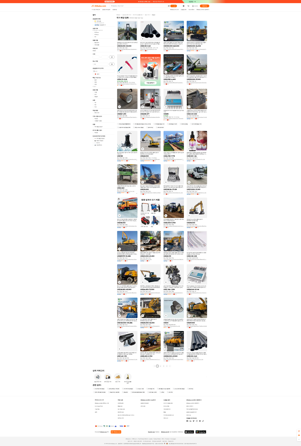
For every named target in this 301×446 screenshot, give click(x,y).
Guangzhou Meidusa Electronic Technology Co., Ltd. (197, 292)
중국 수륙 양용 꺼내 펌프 (100, 392)
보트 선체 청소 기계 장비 (114, 388)
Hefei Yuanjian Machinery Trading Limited (150, 192)
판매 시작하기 (189, 406)
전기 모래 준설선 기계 (196, 124)
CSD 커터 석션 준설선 (128, 388)
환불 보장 (120, 406)
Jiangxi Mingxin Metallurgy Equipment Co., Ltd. (174, 159)
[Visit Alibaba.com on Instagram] (197, 421)
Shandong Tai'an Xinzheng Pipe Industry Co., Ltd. (127, 117)
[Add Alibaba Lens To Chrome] (116, 431)
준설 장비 (126, 392)
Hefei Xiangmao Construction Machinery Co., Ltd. (127, 292)
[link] (299, 431)
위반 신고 (166, 418)
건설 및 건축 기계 (126, 14)
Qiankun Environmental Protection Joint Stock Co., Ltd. (127, 159)
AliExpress (128, 439)
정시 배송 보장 (121, 409)
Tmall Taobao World (143, 439)
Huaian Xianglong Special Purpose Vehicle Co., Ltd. (174, 49)
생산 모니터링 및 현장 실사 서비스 (126, 415)
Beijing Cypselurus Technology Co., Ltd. (173, 192)
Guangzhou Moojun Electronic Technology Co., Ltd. (174, 118)
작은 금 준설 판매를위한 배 (124, 124)
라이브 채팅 (166, 406)
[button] (169, 6)
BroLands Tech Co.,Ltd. (146, 259)
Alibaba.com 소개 (99, 400)
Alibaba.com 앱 (165, 432)
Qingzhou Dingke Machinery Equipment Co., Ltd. (127, 49)
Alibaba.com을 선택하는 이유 (102, 403)
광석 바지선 (150, 127)
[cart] (188, 6)
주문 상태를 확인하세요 (192, 409)
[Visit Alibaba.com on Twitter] (194, 421)
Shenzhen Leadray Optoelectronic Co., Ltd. (174, 226)
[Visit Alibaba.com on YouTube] (200, 421)
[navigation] (104, 190)
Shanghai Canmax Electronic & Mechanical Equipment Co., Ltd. (150, 159)
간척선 (162, 392)
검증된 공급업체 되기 (191, 412)
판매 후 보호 (121, 412)
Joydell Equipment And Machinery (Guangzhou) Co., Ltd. (127, 259)
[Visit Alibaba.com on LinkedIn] (190, 421)
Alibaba (118, 14)
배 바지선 (191, 388)
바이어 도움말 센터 (168, 403)
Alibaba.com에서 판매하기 (192, 403)
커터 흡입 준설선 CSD (159, 124)
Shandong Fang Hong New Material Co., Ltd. (197, 259)
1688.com (134, 439)
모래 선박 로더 (161, 127)
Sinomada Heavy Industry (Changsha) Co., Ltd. (197, 49)
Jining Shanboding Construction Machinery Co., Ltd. (174, 259)
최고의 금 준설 (185, 124)
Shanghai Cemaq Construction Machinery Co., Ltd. (197, 226)
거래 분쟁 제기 (167, 409)
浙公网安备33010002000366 (176, 443)
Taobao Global (157, 439)
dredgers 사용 (140, 388)
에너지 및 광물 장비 (138, 14)
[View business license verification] (164, 443)
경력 (96, 412)
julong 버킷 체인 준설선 (180, 388)
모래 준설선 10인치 (173, 124)
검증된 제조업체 (145, 403)
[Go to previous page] (154, 366)
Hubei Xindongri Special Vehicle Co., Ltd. (196, 192)
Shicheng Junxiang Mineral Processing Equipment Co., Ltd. (174, 82)
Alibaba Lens (103, 432)
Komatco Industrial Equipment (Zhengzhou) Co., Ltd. (150, 292)
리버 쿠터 (171, 392)
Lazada (150, 439)
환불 (165, 412)
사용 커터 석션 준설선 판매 (124, 127)
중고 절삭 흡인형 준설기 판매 (138, 392)
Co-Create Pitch (99, 406)
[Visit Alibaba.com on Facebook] (187, 421)
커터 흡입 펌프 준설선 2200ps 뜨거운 (143, 124)
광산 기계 (147, 14)
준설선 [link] (153, 14)
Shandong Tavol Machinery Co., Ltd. (125, 191)
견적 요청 (143, 406)
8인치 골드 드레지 (153, 392)
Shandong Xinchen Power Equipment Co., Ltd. (174, 292)
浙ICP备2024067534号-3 (190, 443)
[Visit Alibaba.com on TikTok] (203, 421)
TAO (163, 439)
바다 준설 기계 (151, 388)
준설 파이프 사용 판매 (114, 392)
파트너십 (188, 415)
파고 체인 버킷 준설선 (99, 388)
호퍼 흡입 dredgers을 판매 (164, 388)
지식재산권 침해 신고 (169, 415)
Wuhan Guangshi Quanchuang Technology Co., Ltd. (197, 82)
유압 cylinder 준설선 (139, 127)
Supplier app (151, 432)
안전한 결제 (120, 403)
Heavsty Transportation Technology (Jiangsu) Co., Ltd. (127, 226)
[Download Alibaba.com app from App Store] (189, 431)
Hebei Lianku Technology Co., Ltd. (148, 49)
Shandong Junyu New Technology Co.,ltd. (197, 117)
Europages (173, 439)
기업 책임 (97, 409)
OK (112, 57)
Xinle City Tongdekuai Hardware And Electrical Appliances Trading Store (150, 117)
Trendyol (167, 439)
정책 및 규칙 (121, 418)
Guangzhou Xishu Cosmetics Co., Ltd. (196, 159)
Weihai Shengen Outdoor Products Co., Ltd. (127, 83)
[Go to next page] (170, 366)
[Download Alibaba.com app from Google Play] (201, 431)
